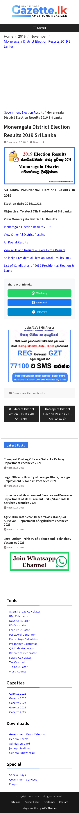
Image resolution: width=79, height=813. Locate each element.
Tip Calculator (18, 667)
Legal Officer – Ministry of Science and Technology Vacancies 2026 (37, 540)
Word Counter (18, 671)
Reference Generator (23, 653)
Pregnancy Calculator (23, 644)
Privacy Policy (32, 802)
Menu (41, 28)
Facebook (41, 302)
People (13, 784)
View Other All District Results (24, 234)
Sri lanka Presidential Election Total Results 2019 (37, 258)
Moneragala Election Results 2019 (27, 227)
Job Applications (19, 748)
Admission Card (19, 743)
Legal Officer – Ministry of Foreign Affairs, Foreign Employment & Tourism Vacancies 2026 (37, 479)
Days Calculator (19, 620)
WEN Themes (49, 808)
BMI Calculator (18, 616)
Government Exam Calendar (27, 734)
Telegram (42, 312)
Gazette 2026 (17, 693)
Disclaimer (49, 802)
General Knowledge (22, 753)
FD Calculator (18, 625)
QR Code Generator (22, 648)
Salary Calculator (20, 657)
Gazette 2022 (17, 712)
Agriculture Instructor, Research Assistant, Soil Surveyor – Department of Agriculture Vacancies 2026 (36, 521)
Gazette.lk (38, 142)
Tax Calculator (18, 662)
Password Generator (22, 634)
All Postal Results (16, 242)
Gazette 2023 (17, 707)
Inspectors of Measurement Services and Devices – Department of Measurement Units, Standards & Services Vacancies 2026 (38, 499)
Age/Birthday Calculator (25, 611)
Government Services (23, 779)
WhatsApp (42, 293)
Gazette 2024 (17, 703)
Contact (63, 802)
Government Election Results (24, 112)
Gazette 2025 (17, 698)
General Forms (18, 739)
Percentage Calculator (23, 639)
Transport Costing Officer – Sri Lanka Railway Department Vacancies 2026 (34, 461)
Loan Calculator (19, 630)
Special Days (17, 775)
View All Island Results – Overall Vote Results (34, 250)
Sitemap (15, 802)
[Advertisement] (39, 76)
